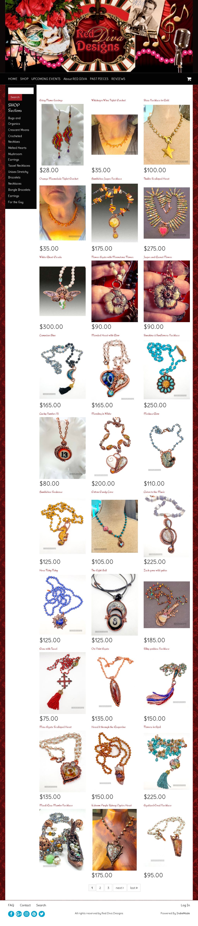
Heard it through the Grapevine (108, 727)
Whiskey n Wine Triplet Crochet (108, 100)
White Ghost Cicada (50, 257)
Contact (25, 905)
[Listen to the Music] (167, 525)
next (119, 888)
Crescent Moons (18, 130)
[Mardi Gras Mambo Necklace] (62, 839)
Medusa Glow (151, 413)
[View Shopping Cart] (188, 77)
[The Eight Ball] (114, 604)
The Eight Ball (99, 570)
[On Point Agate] (114, 682)
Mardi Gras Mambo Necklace (56, 805)
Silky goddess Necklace (156, 648)
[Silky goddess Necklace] (167, 682)
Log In (185, 905)
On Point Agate (100, 648)
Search (41, 905)
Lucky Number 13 (49, 413)
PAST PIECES (99, 79)
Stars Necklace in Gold (156, 100)
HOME (12, 79)
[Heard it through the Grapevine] (114, 760)
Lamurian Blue (47, 335)
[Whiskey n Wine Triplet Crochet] (114, 134)
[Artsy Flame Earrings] (62, 134)
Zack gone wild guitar (155, 570)
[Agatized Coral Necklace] (167, 839)
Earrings (13, 196)
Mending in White (101, 413)
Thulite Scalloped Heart (156, 178)
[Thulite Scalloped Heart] (167, 212)
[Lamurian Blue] (62, 369)
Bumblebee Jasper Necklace (106, 178)
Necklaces (14, 183)
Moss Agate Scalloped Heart (55, 727)
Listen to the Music (154, 492)
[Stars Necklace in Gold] (167, 134)
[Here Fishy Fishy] (62, 604)
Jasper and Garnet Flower (158, 257)
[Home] (99, 36)
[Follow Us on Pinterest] (34, 914)
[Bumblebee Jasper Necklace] (114, 212)
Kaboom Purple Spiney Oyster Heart (111, 805)
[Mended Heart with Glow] (114, 369)
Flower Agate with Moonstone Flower (112, 257)
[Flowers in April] (167, 760)
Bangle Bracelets (19, 190)
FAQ (11, 905)
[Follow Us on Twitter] (42, 914)
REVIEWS (118, 79)
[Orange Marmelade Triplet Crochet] (62, 212)
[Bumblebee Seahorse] (62, 525)
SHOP (24, 79)
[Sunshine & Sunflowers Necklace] (167, 369)
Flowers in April (152, 727)
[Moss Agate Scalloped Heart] (62, 760)
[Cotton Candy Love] (114, 525)
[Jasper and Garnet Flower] (167, 290)
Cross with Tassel (48, 648)
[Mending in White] (114, 447)
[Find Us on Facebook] (11, 914)
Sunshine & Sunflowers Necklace (162, 335)
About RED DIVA (75, 79)
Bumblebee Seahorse (50, 492)
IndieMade (183, 913)
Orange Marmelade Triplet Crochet (58, 178)
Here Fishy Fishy (48, 570)
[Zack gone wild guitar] (167, 604)
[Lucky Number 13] (62, 447)
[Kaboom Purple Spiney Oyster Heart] (114, 839)
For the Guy (15, 202)
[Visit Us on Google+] (19, 914)
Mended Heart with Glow (105, 335)
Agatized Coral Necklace (158, 805)
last (133, 888)
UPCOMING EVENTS (46, 79)
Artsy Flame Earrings (51, 100)
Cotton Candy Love (102, 492)
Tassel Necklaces (19, 165)
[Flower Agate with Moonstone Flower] (114, 290)
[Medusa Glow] (167, 447)
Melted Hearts (17, 148)
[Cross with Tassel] (62, 682)
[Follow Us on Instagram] (26, 914)
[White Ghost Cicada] (62, 290)
